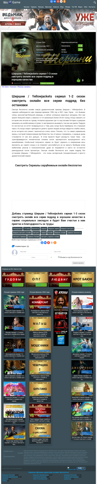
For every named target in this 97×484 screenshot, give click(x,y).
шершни (44, 228)
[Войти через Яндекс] (58, 1)
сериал (43, 233)
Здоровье (67, 479)
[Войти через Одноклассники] (64, 1)
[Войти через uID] (51, 1)
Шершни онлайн (60, 233)
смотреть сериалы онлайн (50, 237)
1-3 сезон (27, 228)
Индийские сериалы (71, 477)
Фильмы (41, 7)
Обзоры (67, 7)
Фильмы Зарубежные (41, 475)
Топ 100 (74, 7)
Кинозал (26, 7)
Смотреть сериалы (19, 237)
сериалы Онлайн (33, 237)
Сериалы (34, 7)
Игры (62, 7)
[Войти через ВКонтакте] (54, 1)
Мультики (48, 7)
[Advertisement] (48, 184)
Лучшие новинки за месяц (81, 292)
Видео (80, 7)
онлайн (50, 233)
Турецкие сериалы (40, 477)
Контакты (92, 7)
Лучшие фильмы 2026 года (39, 292)
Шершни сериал (53, 228)
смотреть (36, 233)
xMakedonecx (17, 83)
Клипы (4, 481)
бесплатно (35, 228)
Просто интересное (40, 479)
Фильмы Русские (8, 475)
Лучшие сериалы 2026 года (14, 292)
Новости (56, 7)
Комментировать (78, 263)
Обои (85, 7)
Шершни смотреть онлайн (22, 233)
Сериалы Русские (15, 284)
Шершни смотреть (67, 228)
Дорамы (5, 479)
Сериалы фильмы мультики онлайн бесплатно (48, 472)
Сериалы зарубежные (47, 83)
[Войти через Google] (61, 1)
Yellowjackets (17, 228)
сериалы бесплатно (74, 233)
